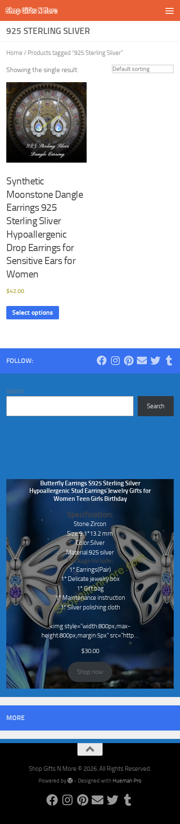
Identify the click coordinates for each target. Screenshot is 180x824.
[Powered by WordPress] (70, 780)
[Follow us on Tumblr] (169, 360)
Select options (32, 312)
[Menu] (169, 10)
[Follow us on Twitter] (155, 360)
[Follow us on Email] (142, 360)
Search (15, 391)
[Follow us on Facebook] (102, 360)
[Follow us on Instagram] (115, 360)
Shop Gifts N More (31, 10)
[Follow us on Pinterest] (128, 360)
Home (14, 53)
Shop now (90, 672)
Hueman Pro (127, 780)
